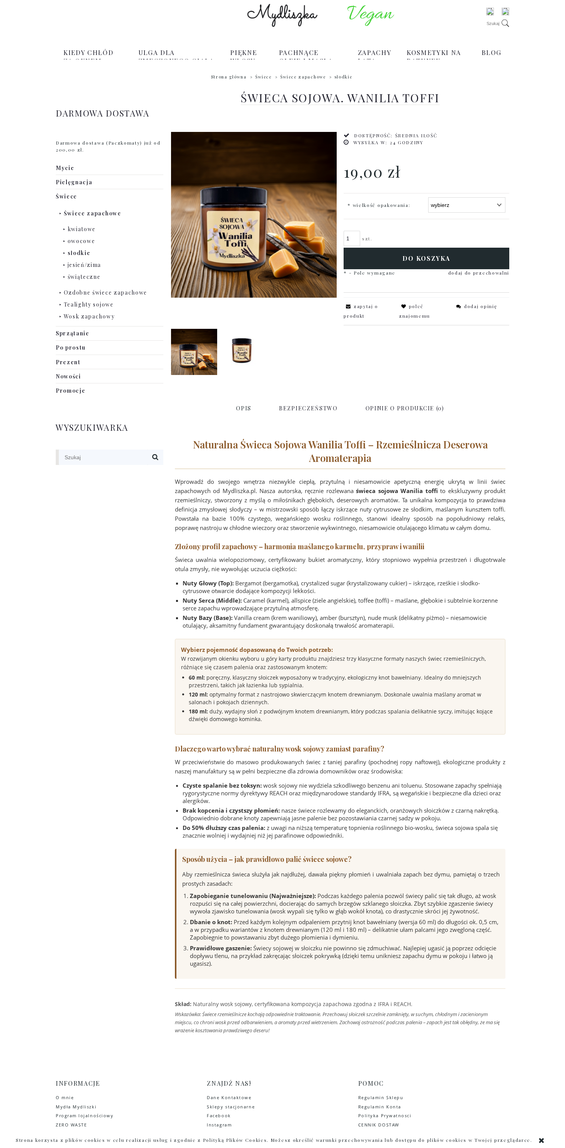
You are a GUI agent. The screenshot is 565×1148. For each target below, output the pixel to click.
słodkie (79, 253)
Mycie (65, 168)
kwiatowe (82, 229)
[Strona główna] (282, 15)
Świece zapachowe (92, 213)
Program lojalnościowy (84, 1115)
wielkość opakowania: (378, 205)
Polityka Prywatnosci (385, 1115)
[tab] (243, 408)
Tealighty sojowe (89, 304)
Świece (66, 196)
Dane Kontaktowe (229, 1097)
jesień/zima (84, 264)
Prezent (68, 362)
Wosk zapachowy (89, 316)
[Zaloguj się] (490, 11)
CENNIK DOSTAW (378, 1125)
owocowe (81, 241)
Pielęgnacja (74, 182)
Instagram (219, 1125)
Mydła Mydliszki (76, 1107)
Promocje (70, 390)
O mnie (65, 1097)
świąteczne (84, 276)
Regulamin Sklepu (381, 1097)
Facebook (219, 1115)
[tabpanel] (340, 735)
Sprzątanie (73, 333)
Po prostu (71, 347)
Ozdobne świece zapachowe (105, 292)
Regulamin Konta (379, 1107)
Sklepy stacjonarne (231, 1107)
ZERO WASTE (71, 1125)
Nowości (68, 376)
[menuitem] (93, 56)
